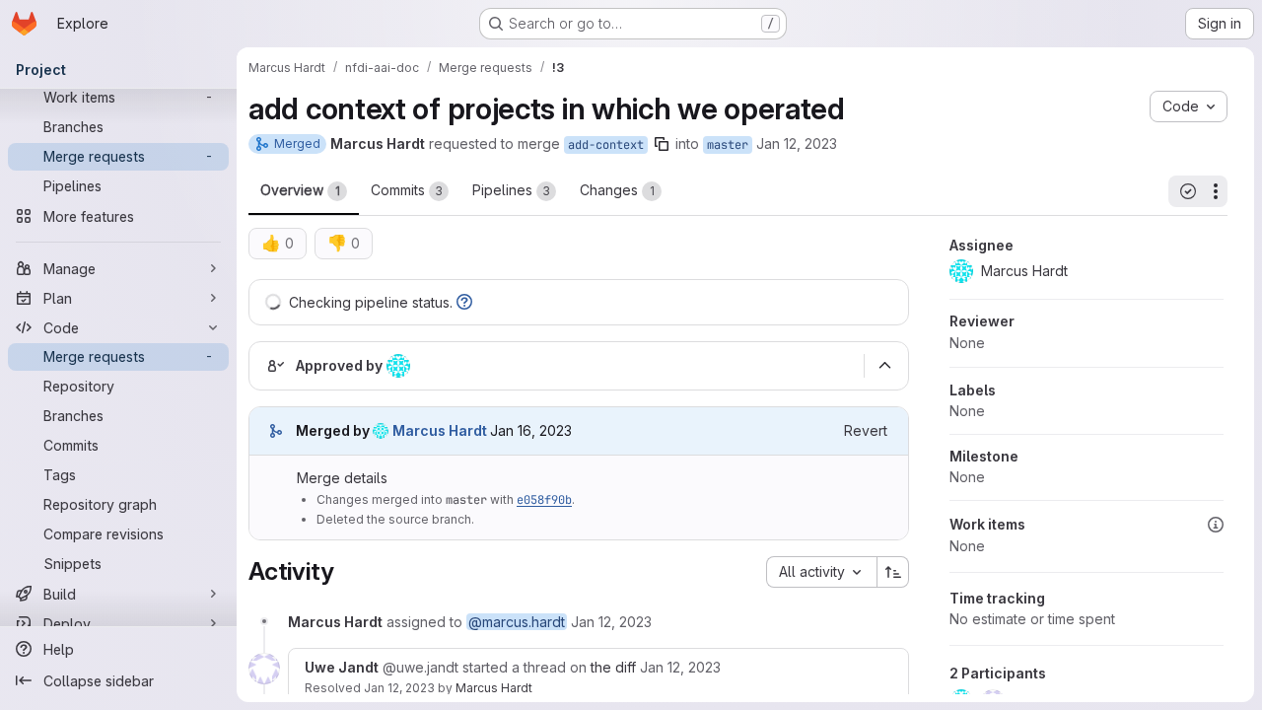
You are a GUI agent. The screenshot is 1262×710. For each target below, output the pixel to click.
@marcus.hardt (516, 621)
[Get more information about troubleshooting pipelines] (464, 302)
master (727, 145)
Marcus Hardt (494, 687)
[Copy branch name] (661, 144)
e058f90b (544, 500)
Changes (617, 189)
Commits (407, 189)
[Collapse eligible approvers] (884, 366)
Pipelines (511, 189)
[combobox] (821, 572)
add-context (606, 145)
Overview (300, 189)
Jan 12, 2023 (796, 143)
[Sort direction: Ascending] (893, 572)
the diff (613, 667)
